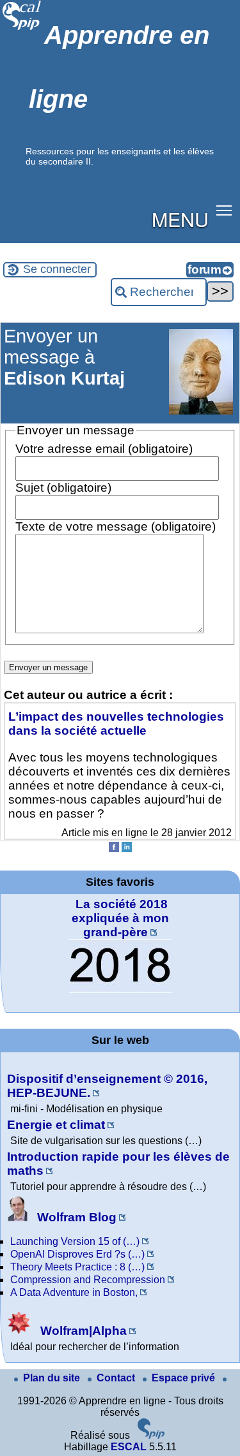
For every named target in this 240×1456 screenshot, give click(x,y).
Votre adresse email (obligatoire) (104, 448)
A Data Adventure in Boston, (74, 1292)
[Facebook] (114, 848)
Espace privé (185, 1377)
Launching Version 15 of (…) (75, 1241)
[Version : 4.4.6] (151, 1435)
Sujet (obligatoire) (63, 487)
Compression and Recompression (87, 1279)
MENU (180, 219)
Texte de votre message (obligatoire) (115, 526)
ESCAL (129, 1446)
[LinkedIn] (127, 848)
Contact (117, 1377)
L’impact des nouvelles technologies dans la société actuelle (116, 723)
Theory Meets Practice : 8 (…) (77, 1266)
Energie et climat (56, 1124)
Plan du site (53, 1377)
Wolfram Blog (75, 1217)
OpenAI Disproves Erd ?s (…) (77, 1254)
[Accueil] (22, 28)
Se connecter (57, 269)
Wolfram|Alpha (82, 1330)
